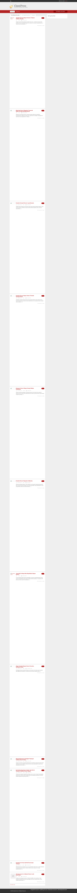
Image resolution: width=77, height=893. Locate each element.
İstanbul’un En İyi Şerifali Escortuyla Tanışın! (24, 863)
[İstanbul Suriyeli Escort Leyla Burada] (13, 203)
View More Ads (12, 884)
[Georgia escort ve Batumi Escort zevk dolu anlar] (13, 878)
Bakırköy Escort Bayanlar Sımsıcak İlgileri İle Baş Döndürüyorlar (24, 111)
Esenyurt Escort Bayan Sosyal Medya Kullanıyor (25, 389)
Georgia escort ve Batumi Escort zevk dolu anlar (25, 874)
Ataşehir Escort (34, 889)
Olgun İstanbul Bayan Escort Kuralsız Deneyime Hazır (25, 667)
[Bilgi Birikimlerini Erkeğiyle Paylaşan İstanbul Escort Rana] (13, 759)
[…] (29, 116)
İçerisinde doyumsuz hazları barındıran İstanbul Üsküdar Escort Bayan (25, 771)
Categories (18, 11)
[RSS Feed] (10, 0)
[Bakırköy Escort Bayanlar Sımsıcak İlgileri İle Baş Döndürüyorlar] (13, 110)
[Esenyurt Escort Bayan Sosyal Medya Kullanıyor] (13, 388)
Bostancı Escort (52, 889)
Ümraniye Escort (62, 889)
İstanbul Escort (19, 204)
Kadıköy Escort (44, 889)
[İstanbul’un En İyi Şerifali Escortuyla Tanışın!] (13, 863)
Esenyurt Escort (19, 390)
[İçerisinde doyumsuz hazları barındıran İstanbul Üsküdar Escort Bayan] (13, 770)
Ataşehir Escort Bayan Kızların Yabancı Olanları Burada (25, 18)
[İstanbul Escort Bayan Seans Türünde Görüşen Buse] (13, 296)
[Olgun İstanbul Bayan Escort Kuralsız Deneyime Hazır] (13, 666)
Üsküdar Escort (19, 772)
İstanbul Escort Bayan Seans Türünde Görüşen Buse (25, 296)
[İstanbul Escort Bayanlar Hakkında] (13, 481)
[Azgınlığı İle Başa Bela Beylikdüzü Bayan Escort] (13, 574)
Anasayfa (12, 11)
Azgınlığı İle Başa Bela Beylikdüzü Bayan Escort (26, 574)
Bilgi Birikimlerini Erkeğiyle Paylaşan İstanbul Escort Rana (25, 759)
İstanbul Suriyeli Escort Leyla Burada (25, 203)
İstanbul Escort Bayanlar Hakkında (24, 480)
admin (19, 112)
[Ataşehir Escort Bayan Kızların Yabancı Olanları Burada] (13, 18)
